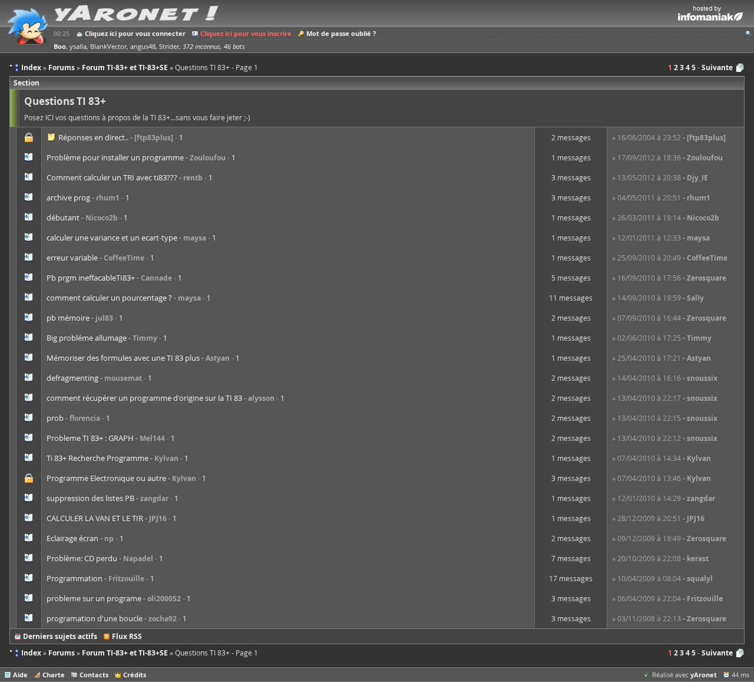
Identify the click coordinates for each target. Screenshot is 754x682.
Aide (20, 674)
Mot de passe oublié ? (341, 33)
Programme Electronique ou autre (106, 478)
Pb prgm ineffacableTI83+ (91, 277)
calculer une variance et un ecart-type (112, 237)
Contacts (94, 674)
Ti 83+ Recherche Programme (97, 458)
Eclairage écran (72, 538)
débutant (63, 217)
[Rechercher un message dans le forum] (749, 33)
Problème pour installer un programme (115, 157)
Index (31, 653)
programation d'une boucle (95, 618)
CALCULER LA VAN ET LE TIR (95, 518)
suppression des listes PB (90, 498)
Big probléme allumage (87, 337)
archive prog (68, 197)
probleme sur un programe (94, 598)
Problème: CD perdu (82, 558)
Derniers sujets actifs (60, 636)
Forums (61, 653)
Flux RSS (127, 636)
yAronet (703, 674)
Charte (53, 674)
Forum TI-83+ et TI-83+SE (125, 653)
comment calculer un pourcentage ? (109, 297)
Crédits (134, 674)
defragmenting (72, 378)
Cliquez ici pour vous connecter (135, 33)
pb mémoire (68, 317)
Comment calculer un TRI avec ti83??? (112, 177)
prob (55, 418)
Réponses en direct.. (93, 137)
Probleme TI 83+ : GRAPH (90, 438)
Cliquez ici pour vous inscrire (246, 33)
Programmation (74, 578)
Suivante (717, 67)
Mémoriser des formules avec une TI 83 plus (123, 357)
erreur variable (72, 257)
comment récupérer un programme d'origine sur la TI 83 (144, 398)
